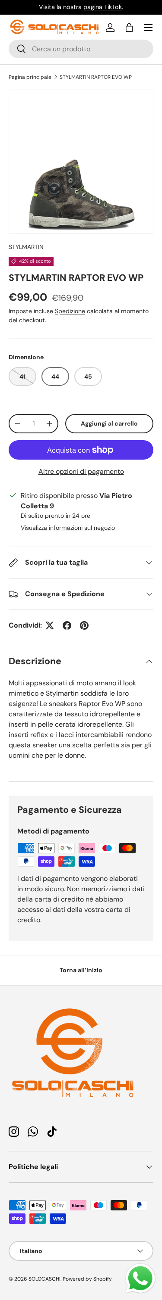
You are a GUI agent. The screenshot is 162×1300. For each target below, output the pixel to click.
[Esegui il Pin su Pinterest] (84, 625)
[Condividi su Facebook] (67, 625)
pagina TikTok (102, 7)
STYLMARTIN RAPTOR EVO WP (96, 77)
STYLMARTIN (26, 247)
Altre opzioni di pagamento (81, 471)
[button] (129, 27)
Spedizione (70, 311)
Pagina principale (30, 77)
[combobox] (81, 49)
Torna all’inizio (81, 970)
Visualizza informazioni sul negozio (68, 528)
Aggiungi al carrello (109, 423)
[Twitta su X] (49, 625)
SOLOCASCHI (44, 1278)
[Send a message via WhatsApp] (140, 1278)
